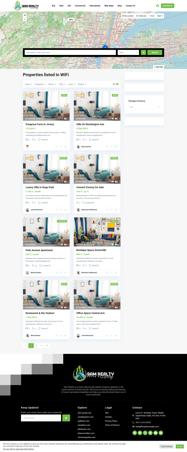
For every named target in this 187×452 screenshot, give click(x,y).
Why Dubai (108, 6)
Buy (53, 6)
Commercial (80, 6)
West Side (81, 119)
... (50, 135)
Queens (30, 182)
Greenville (31, 119)
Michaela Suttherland (89, 210)
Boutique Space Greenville (91, 250)
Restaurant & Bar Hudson (40, 313)
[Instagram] (145, 433)
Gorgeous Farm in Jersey (40, 124)
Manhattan (31, 245)
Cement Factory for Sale (90, 187)
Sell (69, 6)
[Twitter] (140, 433)
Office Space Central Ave (90, 313)
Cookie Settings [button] (166, 446)
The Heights (82, 182)
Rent (61, 6)
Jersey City (40, 119)
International (95, 6)
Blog (120, 6)
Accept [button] (179, 446)
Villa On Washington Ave (90, 124)
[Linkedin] (150, 433)
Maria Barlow (86, 147)
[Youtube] (155, 433)
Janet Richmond (36, 210)
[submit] (66, 417)
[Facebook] (134, 433)
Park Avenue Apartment (39, 250)
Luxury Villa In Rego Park (40, 187)
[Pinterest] (161, 433)
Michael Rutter (36, 273)
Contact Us (130, 6)
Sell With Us (167, 6)
